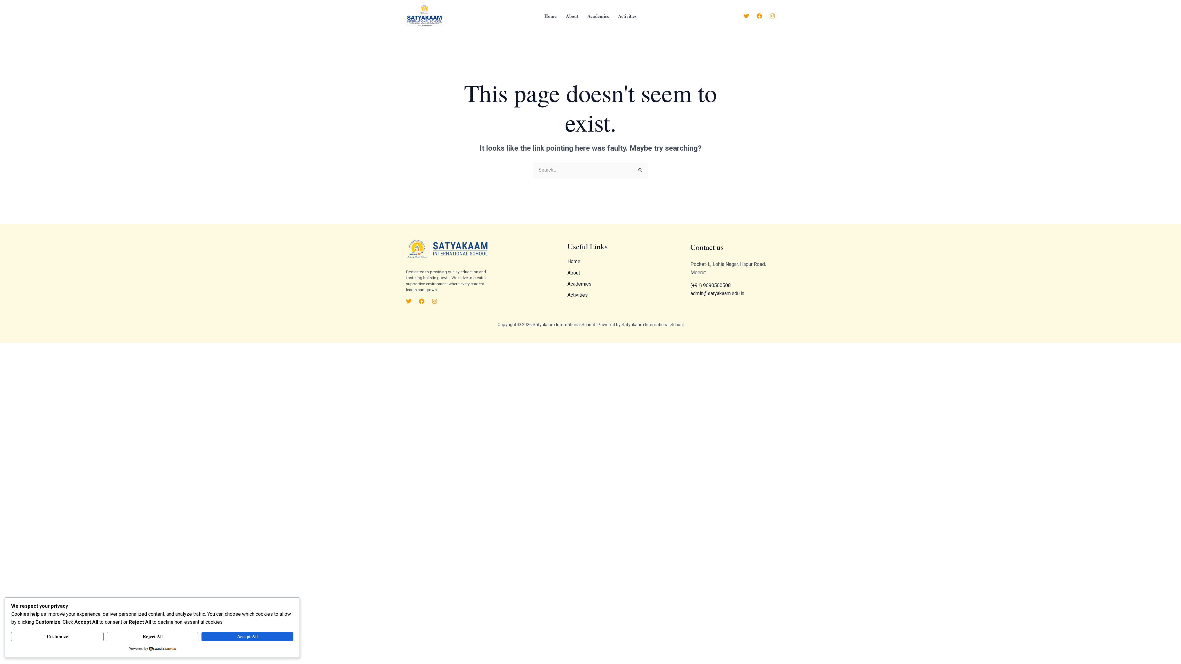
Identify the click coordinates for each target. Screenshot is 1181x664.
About (572, 16)
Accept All (247, 636)
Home (550, 16)
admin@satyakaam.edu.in (717, 293)
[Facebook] (759, 16)
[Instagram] (772, 16)
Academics (598, 16)
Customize (57, 636)
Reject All (153, 636)
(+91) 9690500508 (710, 285)
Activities (627, 16)
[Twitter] (746, 16)
